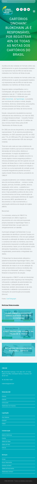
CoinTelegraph (11, 299)
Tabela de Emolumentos (8, 468)
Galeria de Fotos (6, 444)
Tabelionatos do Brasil (7, 471)
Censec (4, 459)
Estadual (4, 420)
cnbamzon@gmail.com (8, 383)
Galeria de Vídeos (6, 441)
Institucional (5, 402)
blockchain (9, 99)
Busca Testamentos (7, 462)
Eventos (4, 438)
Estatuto (4, 399)
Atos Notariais (5, 417)
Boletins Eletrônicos (7, 435)
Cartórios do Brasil (6, 465)
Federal (4, 423)
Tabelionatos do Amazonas (9, 406)
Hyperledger (20, 99)
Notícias (4, 447)
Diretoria (4, 396)
